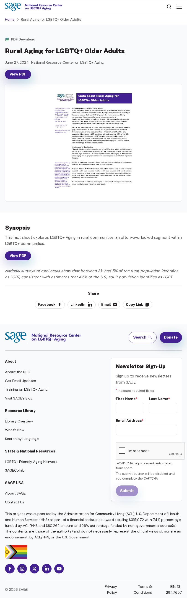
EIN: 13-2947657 (174, 589)
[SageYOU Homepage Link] (33, 7)
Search (140, 337)
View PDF (18, 74)
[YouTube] (59, 568)
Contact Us (14, 502)
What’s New (14, 429)
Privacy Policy (111, 589)
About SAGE (15, 493)
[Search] (169, 7)
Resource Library (20, 411)
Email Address (129, 420)
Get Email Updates (20, 380)
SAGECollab (15, 470)
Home (10, 19)
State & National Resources (30, 451)
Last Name (158, 398)
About (10, 361)
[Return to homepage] (43, 337)
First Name (125, 398)
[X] (34, 568)
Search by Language (22, 438)
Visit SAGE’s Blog (19, 398)
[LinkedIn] (47, 568)
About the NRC (17, 371)
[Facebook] (10, 568)
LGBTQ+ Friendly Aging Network (31, 461)
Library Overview (19, 421)
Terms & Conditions (143, 589)
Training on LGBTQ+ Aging (26, 389)
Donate (171, 337)
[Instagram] (22, 568)
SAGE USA (14, 483)
